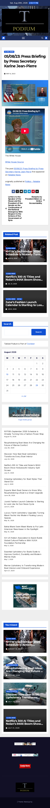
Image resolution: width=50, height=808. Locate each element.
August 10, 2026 (15, 649)
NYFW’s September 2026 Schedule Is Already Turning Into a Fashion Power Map (25, 254)
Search (7, 324)
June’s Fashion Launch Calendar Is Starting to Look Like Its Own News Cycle (24, 305)
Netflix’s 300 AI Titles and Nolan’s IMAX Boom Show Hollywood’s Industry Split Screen (22, 467)
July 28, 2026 (14, 675)
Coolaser (31, 344)
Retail (19, 299)
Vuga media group (25, 420)
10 (7, 374)
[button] (42, 38)
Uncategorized (12, 665)
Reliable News (14, 175)
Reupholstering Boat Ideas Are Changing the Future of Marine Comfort (24, 671)
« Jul (24, 396)
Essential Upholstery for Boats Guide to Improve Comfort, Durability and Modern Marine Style (22, 554)
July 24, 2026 (14, 701)
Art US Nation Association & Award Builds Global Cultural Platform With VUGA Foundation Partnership (23, 540)
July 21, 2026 (14, 728)
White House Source (14, 162)
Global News (9, 51)
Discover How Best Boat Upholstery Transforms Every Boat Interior (22, 697)
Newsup (27, 802)
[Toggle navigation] (23, 38)
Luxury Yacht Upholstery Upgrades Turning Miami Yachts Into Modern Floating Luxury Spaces (24, 515)
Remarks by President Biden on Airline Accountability (33, 200)
